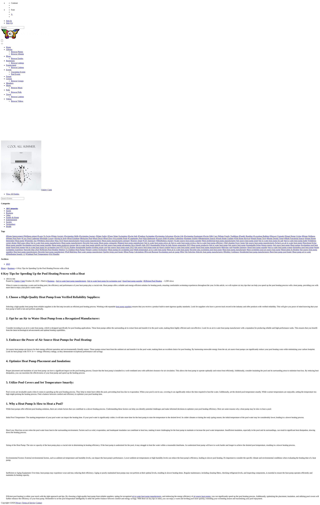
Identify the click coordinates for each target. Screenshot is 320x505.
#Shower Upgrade (277, 236)
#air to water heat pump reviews (183, 243)
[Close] (2, 43)
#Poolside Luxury (47, 238)
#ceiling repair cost (99, 247)
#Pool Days (107, 238)
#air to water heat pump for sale (270, 241)
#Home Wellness (308, 236)
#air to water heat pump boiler (296, 241)
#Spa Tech (59, 241)
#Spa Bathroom (149, 238)
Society (9, 222)
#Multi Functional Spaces (294, 238)
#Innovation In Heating (290, 250)
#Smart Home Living (292, 236)
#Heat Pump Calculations (134, 252)
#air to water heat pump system (280, 247)
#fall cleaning (229, 243)
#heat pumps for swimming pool (121, 250)
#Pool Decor (98, 238)
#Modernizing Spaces (206, 238)
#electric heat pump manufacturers (209, 252)
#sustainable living (253, 245)
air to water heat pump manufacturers (146, 496)
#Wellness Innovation (45, 241)
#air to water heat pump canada (183, 247)
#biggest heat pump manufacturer (131, 243)
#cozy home (240, 243)
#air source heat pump (237, 245)
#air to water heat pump (218, 245)
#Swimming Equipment (193, 236)
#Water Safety (101, 236)
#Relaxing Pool (86, 238)
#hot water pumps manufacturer (90, 252)
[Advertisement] (160, 121)
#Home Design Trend (275, 238)
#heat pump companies (108, 243)
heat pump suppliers (124, 307)
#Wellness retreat (30, 236)
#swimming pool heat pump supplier (36, 245)
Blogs (3, 268)
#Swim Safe (132, 236)
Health (8, 226)
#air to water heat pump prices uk (157, 243)
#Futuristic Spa (31, 241)
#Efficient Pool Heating (49, 250)
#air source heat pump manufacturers (259, 243)
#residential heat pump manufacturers (254, 252)
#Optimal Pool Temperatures (37, 254)
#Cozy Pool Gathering (30, 238)
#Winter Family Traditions (228, 236)
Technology (10, 224)
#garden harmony (240, 247)
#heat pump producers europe (63, 245)
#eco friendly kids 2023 (140, 245)
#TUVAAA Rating (67, 247)
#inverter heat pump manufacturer (51, 252)
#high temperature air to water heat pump (150, 250)
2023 (8, 264)
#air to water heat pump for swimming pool (43, 247)
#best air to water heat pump (178, 250)
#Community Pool (135, 238)
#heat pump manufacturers (71, 243)
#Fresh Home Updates (225, 238)
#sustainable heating (84, 247)
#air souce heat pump (281, 245)
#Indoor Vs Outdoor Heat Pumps (72, 250)
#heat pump (19, 241)
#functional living (309, 243)
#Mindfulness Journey (165, 241)
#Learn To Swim (44, 236)
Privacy (19, 503)
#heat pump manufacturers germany (116, 241)
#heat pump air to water (301, 252)
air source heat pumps (202, 496)
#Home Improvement (14, 236)
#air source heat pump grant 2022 (121, 247)
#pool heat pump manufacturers (208, 247)
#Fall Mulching (71, 252)
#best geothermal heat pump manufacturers (219, 241)
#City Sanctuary (149, 241)
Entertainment (11, 220)
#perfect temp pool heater (113, 252)
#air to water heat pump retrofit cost (90, 245)
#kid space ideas (23, 243)
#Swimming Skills (71, 236)
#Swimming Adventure (164, 236)
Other (8, 215)
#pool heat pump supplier (257, 247)
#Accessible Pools (120, 238)
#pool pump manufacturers (90, 241)
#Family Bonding (246, 236)
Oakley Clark (46, 190)
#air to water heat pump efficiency (210, 243)
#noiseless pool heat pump (303, 247)
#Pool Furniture (73, 238)
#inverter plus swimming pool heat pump (206, 250)
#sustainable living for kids (161, 245)
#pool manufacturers (72, 241)
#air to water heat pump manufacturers (45, 243)
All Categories (12, 208)
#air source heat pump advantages (117, 245)
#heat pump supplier (14, 245)
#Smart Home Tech (258, 238)
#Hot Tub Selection (187, 252)
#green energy (266, 245)
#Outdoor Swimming (146, 236)
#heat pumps (295, 245)
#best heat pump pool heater (281, 252)
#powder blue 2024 (31, 250)
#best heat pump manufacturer (234, 250)
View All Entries (12, 194)
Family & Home (12, 217)
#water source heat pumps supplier (187, 241)
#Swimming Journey (87, 236)
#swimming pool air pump (169, 252)
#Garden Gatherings (175, 238)
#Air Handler (54, 254)
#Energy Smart (136, 241)
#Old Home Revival (242, 238)
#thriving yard (226, 247)
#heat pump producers (200, 245)
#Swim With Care (210, 236)
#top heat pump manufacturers (25, 252)
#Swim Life (178, 236)
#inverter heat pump (90, 243)
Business (9, 213)
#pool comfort (164, 247)
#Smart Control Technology (97, 250)
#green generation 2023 (181, 245)
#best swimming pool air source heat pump (263, 250)
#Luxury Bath (161, 238)
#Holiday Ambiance (231, 252)
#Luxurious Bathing (261, 236)
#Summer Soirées (191, 238)
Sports (8, 211)
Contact (39, 503)
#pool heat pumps (18, 247)
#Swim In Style (60, 238)
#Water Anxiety (57, 236)
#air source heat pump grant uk (146, 247)
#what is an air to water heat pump (288, 243)
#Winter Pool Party (13, 238)
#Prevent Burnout (151, 252)
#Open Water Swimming (117, 236)
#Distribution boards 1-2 (15, 254)
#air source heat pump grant (247, 241)
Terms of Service (28, 503)
